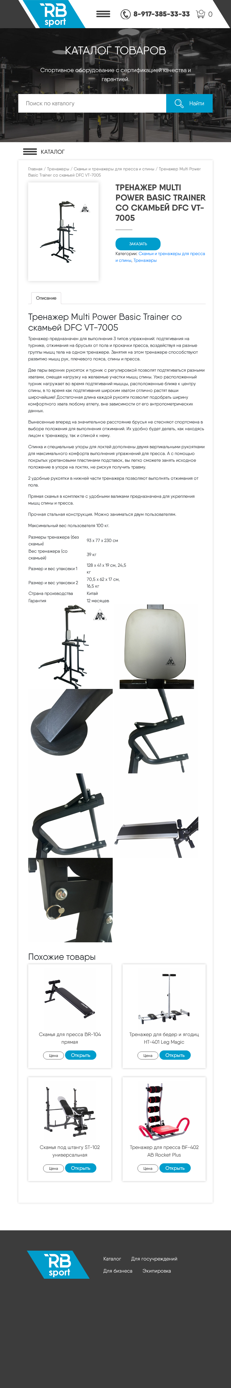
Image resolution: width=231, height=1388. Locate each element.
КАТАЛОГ (53, 151)
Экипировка (157, 1271)
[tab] (46, 298)
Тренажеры (58, 168)
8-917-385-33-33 (162, 13)
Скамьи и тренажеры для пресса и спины (114, 168)
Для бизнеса (117, 1271)
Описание (46, 298)
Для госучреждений (154, 1259)
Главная (35, 168)
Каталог (112, 1259)
